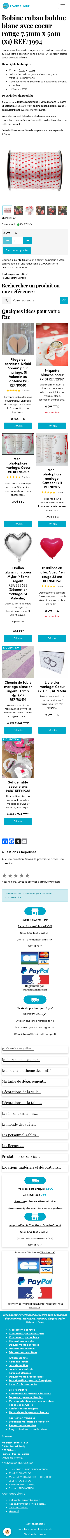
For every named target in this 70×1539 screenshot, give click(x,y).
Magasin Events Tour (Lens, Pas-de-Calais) (35, 1225)
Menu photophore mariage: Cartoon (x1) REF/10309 (52, 478)
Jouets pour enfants (21, 1369)
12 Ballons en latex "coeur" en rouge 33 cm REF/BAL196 (52, 574)
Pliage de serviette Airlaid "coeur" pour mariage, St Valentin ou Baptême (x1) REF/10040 (18, 372)
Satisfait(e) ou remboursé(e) (25, 1500)
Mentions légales (35, 1523)
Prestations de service (22, 1425)
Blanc (22, 70)
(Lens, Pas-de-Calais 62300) (35, 926)
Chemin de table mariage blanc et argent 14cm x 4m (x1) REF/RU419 (18, 691)
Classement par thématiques (26, 1333)
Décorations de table (22, 1348)
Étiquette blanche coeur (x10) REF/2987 (52, 375)
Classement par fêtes (22, 1329)
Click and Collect (18, 1507)
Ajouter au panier (17, 250)
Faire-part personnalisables (26, 1397)
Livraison (20, 1020)
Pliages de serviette (21, 1404)
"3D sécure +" (47, 1252)
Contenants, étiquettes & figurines (30, 1393)
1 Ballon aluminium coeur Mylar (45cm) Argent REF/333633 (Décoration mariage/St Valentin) (18, 583)
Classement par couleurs (24, 1337)
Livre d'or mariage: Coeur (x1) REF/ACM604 (52, 686)
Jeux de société (18, 1365)
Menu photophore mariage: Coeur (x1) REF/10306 (18, 465)
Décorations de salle (21, 1341)
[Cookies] (7, 1532)
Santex (22, 277)
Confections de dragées (23, 1408)
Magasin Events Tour (35, 919)
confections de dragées (14, 120)
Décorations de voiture (23, 1352)
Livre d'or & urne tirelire (23, 1384)
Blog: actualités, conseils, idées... (29, 1429)
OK (64, 300)
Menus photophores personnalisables (31, 1401)
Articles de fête (18, 1357)
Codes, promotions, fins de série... (27, 1503)
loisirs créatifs (35, 120)
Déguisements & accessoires (26, 1376)
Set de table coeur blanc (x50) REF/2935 (18, 786)
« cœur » (61, 106)
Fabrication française (22, 1417)
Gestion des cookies (35, 1534)
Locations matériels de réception (29, 1421)
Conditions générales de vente (35, 1529)
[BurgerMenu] (62, 6)
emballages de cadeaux (44, 116)
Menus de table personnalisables (29, 1412)
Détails (18, 426)
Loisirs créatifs (18, 1389)
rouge (32, 70)
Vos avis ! (14, 1511)
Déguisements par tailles (24, 1344)
